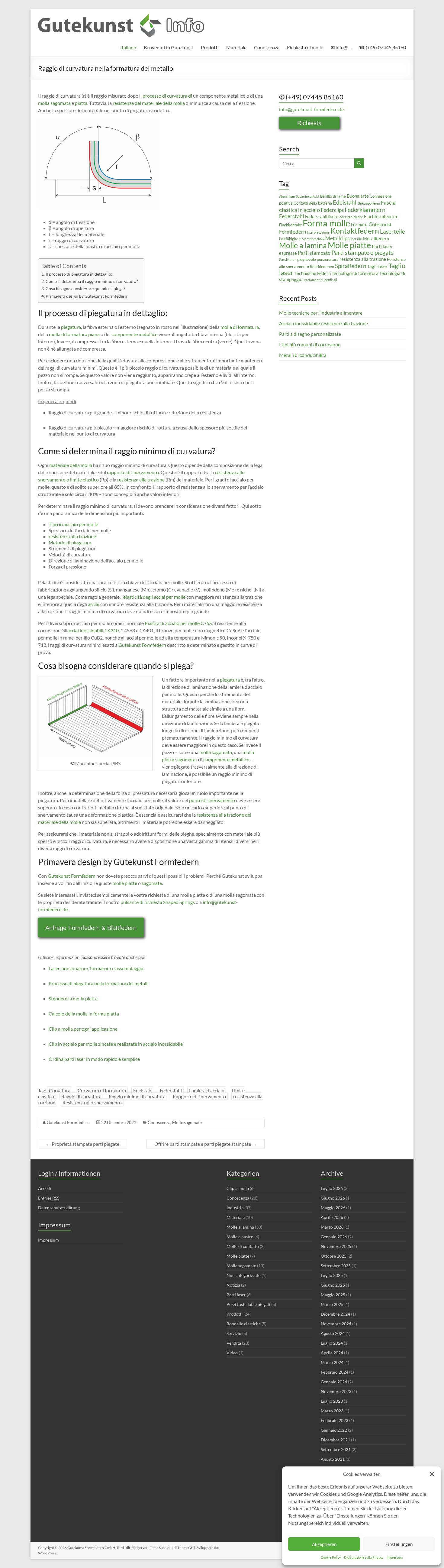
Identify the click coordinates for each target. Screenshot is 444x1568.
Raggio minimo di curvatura (137, 1096)
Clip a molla (238, 1188)
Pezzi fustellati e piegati (248, 1304)
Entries (48, 1197)
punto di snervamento (212, 800)
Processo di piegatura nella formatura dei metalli (99, 983)
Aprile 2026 (332, 1217)
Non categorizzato (244, 1275)
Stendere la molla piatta (73, 998)
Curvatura (59, 1090)
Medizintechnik (313, 239)
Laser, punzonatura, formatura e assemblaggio (96, 968)
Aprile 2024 (332, 1352)
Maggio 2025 (333, 1294)
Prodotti (210, 47)
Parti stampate (314, 253)
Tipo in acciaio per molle (73, 524)
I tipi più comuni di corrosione (309, 344)
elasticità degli (138, 597)
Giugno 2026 (333, 1197)
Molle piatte (349, 245)
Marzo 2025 (332, 1304)
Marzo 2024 (332, 1362)
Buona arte (358, 196)
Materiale (236, 47)
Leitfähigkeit (290, 238)
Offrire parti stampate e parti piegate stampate (205, 1144)
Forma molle (326, 223)
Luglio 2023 (332, 1401)
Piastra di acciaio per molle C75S (178, 623)
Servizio (234, 1333)
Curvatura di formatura (102, 1090)
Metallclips (337, 238)
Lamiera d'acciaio (206, 1090)
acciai (93, 604)
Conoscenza (266, 47)
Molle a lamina (303, 245)
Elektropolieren (368, 203)
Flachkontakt (290, 224)
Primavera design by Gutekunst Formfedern (86, 296)
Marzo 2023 (332, 1410)
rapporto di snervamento (133, 472)
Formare (359, 224)
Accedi (44, 1188)
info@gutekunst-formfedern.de (311, 109)
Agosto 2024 (333, 1333)
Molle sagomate (187, 1122)
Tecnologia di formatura (355, 273)
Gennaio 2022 (334, 1430)
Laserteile (392, 231)
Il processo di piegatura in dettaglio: (79, 274)
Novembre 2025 (336, 1246)
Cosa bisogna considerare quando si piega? (85, 288)
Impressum (395, 1557)
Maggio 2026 (333, 1207)
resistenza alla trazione (141, 479)
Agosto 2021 (333, 1459)
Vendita (234, 1343)
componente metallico (134, 334)
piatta (81, 103)
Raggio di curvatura (81, 1096)
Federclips (332, 210)
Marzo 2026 (332, 1226)
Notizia (233, 1285)
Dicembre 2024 (335, 1314)
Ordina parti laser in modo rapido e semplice (94, 1059)
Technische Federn (312, 273)
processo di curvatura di (167, 96)
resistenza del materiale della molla (149, 103)
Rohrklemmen (322, 266)
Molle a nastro (240, 1236)
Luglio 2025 (332, 1275)
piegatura (71, 327)
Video (232, 1352)
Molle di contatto (243, 1246)
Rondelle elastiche (244, 1323)
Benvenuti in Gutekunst (168, 47)
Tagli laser (377, 266)
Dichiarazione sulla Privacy (364, 1557)
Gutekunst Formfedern (142, 645)
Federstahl (171, 1090)
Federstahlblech (321, 216)
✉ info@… (341, 47)
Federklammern (365, 209)
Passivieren (287, 259)
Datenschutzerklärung (59, 1207)
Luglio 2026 (332, 1188)
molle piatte (124, 883)
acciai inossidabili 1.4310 (93, 630)
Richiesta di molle (305, 47)
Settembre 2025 (336, 1265)
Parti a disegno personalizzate (310, 334)
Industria (235, 1207)
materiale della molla (70, 465)
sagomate (152, 883)
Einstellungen (399, 1544)
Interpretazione (318, 232)
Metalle (356, 239)
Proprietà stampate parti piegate (82, 1144)
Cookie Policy (331, 1557)
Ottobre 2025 (333, 1256)
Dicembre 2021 (335, 1439)
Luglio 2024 (332, 1343)
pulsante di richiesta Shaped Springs (158, 902)
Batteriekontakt (307, 196)
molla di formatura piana (74, 334)
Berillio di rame (333, 196)
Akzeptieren (324, 1544)
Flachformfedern (380, 216)
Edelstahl (143, 1090)
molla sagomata (54, 103)
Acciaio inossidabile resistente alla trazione (323, 323)
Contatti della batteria (313, 203)
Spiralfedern (350, 265)
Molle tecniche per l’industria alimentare (320, 313)
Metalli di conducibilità (303, 355)
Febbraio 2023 (334, 1420)
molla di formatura (239, 327)
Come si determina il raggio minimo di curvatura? (92, 281)
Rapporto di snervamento (199, 1096)
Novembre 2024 (336, 1323)
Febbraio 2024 (334, 1372)
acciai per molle (169, 597)
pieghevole (306, 259)
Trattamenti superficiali (320, 280)
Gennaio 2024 (334, 1381)
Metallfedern (376, 238)
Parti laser (236, 1294)
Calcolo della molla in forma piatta (84, 1013)
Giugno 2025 (333, 1285)
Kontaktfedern (354, 230)
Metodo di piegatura (70, 542)
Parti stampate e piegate (362, 252)
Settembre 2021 (336, 1449)
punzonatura (328, 259)
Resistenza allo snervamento (92, 1102)
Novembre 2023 (336, 1391)
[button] (432, 1474)
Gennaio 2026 (334, 1236)
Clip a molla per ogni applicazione (83, 1029)
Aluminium (287, 196)
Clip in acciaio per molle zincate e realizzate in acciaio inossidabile (116, 1044)
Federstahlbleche (350, 217)
